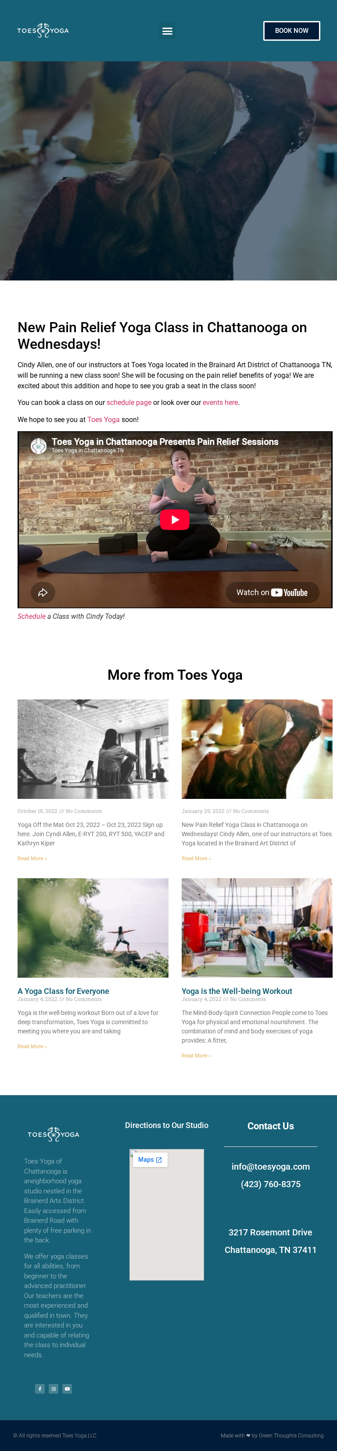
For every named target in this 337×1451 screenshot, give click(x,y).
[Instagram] (53, 1389)
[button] (167, 30)
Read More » (32, 858)
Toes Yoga (103, 419)
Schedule (32, 616)
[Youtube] (67, 1389)
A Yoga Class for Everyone (63, 991)
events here (220, 402)
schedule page (129, 402)
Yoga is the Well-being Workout (237, 991)
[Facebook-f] (40, 1389)
